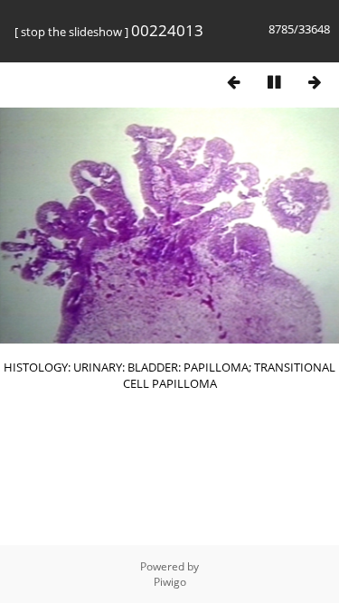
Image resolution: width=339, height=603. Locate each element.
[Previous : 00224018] (233, 81)
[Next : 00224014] (315, 81)
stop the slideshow (71, 32)
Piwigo (170, 581)
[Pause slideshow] (274, 81)
